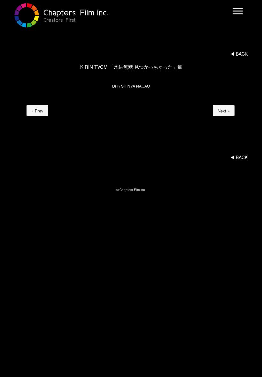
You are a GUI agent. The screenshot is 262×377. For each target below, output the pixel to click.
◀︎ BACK (239, 53)
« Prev (37, 111)
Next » (224, 111)
